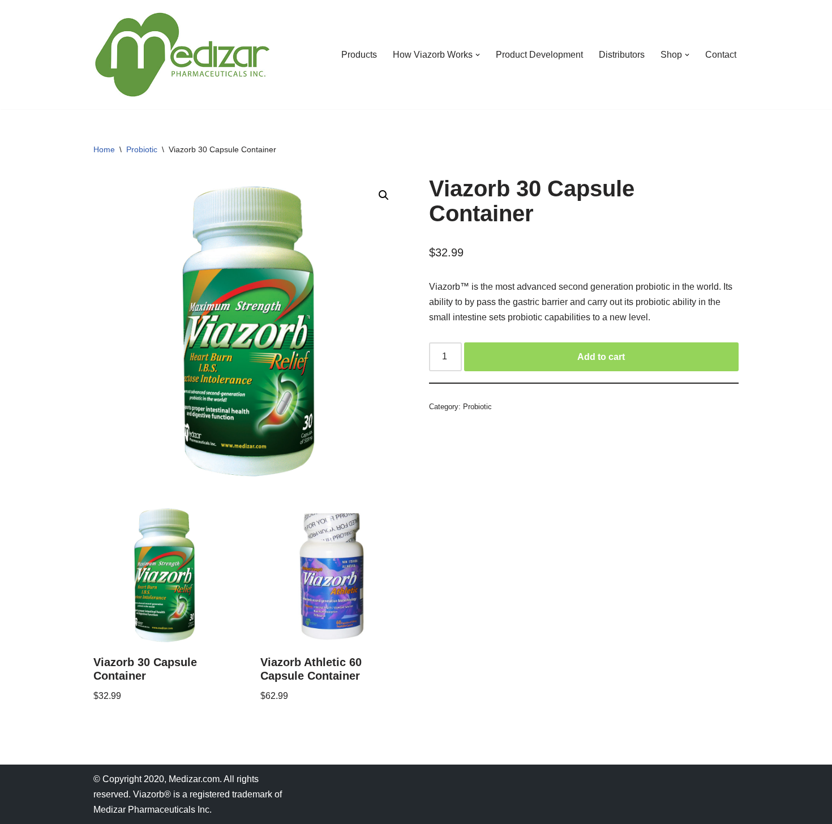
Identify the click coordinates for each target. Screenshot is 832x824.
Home (104, 149)
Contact (720, 54)
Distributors (622, 54)
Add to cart (601, 357)
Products (359, 54)
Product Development (539, 54)
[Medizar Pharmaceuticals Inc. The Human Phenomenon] (181, 54)
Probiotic (141, 149)
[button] (477, 55)
